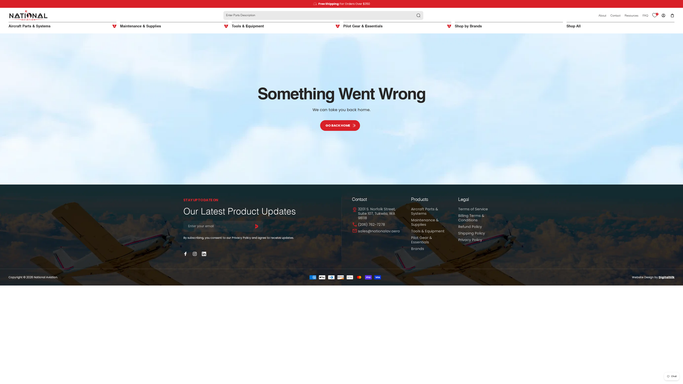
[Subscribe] (256, 226)
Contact (615, 15)
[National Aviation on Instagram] (195, 254)
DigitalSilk (666, 277)
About (602, 15)
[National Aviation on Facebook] (185, 254)
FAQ (645, 15)
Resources (631, 15)
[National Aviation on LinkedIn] (204, 254)
